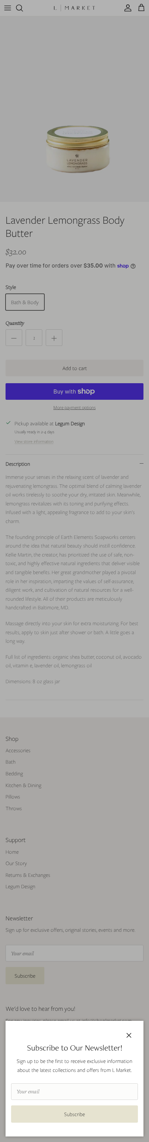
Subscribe (74, 1114)
